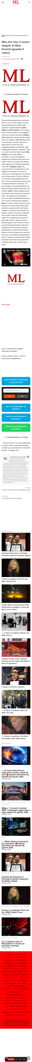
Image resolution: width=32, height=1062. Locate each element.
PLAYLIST (8, 937)
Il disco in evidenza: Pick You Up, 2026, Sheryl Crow (15, 911)
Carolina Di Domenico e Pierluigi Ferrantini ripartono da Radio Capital (15, 879)
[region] (16, 18)
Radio (20, 1059)
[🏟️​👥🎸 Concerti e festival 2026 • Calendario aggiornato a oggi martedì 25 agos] (16, 791)
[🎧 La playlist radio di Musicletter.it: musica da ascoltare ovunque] (16, 926)
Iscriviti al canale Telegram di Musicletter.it (16, 418)
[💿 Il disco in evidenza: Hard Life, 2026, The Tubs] (16, 699)
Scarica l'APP (11, 1059)
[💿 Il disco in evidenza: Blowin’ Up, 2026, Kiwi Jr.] (16, 622)
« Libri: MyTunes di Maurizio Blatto (12, 498)
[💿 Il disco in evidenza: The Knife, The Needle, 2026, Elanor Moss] (16, 725)
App (16, 1059)
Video (24, 1059)
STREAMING (26, 906)
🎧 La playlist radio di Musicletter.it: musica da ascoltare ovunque (13, 943)
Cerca (9, 396)
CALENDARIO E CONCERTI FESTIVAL (16, 802)
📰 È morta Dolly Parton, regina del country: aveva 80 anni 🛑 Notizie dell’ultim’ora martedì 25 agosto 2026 (15, 773)
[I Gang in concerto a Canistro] (16, 675)
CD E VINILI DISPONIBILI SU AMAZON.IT (16, 408)
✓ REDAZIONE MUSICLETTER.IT (11, 59)
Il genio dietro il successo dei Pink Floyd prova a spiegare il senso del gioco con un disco (15, 607)
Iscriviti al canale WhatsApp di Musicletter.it (16, 428)
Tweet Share (6, 304)
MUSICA (4, 804)
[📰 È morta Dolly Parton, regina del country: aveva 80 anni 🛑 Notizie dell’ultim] (16, 756)
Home (3, 34)
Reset (22, 396)
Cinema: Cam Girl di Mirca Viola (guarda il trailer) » (16, 491)
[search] (29, 2)
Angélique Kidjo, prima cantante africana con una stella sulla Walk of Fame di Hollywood (16, 661)
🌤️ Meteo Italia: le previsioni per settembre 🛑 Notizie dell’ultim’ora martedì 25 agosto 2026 (15, 844)
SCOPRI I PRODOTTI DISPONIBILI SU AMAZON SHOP (16, 381)
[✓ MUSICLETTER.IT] (15, 2)
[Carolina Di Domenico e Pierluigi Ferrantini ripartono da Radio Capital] (16, 542)
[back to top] (28, 1058)
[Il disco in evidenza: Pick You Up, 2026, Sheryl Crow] (16, 568)
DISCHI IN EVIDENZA (12, 906)
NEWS (3, 766)
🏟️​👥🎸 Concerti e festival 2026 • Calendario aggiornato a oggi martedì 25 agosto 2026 (16, 810)
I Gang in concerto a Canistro (13, 687)
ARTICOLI (9, 34)
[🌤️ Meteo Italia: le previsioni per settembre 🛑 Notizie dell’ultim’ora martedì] (16, 826)
